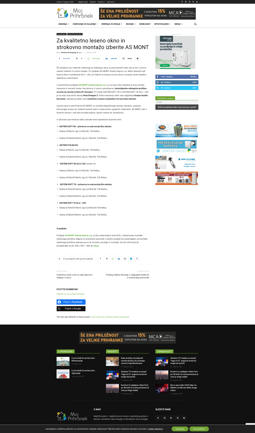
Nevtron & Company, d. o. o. (71, 52)
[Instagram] (185, 1)
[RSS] (189, 1)
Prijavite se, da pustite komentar (71, 294)
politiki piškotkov (155, 429)
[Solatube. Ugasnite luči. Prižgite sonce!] (176, 170)
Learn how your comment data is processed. (110, 317)
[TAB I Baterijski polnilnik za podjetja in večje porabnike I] (175, 68)
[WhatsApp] (112, 258)
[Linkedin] (118, 258)
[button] (195, 24)
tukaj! (96, 245)
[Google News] (196, 1)
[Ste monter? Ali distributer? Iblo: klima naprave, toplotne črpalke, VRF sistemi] (176, 186)
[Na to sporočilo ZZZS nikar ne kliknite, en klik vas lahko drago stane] (161, 388)
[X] (193, 1)
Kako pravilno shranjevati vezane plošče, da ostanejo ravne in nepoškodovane (133, 360)
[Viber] (137, 258)
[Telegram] (131, 258)
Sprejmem (180, 429)
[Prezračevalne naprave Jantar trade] (176, 154)
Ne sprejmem (199, 429)
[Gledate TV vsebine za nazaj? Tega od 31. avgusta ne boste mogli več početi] (112, 374)
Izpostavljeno (61, 34)
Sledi (195, 82)
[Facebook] (182, 1)
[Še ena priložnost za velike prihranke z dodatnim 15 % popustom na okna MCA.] (148, 14)
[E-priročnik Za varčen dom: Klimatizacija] (63, 361)
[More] (137, 58)
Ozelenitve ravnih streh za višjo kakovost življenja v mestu (74, 276)
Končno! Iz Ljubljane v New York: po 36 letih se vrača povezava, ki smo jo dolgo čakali (135, 387)
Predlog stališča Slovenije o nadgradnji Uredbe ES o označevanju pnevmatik (127, 276)
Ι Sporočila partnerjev (75, 34)
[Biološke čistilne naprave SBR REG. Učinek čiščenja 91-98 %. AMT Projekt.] (176, 138)
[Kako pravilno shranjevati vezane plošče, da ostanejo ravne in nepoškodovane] (112, 361)
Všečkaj (193, 77)
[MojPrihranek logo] (78, 13)
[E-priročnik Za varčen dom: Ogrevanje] (63, 373)
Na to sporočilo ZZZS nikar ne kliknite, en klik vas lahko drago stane (183, 387)
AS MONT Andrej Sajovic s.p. (92, 85)
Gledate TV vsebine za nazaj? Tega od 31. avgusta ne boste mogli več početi (134, 374)
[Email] (125, 258)
